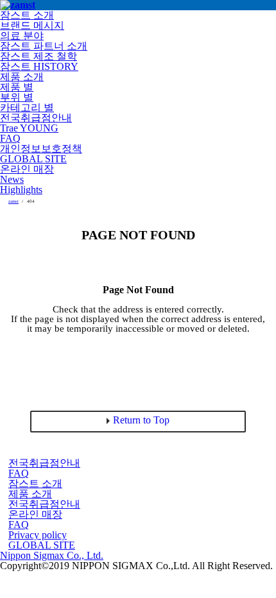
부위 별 (16, 97)
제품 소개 (22, 76)
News (12, 179)
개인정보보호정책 (41, 148)
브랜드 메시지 (32, 25)
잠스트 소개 (27, 15)
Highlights (21, 189)
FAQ (10, 138)
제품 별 (16, 86)
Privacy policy (37, 534)
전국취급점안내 (36, 117)
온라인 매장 (27, 169)
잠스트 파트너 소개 (43, 45)
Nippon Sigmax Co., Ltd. (51, 555)
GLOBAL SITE (33, 158)
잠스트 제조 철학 (38, 56)
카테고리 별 (27, 107)
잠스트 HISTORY (39, 66)
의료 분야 (22, 35)
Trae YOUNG (29, 128)
